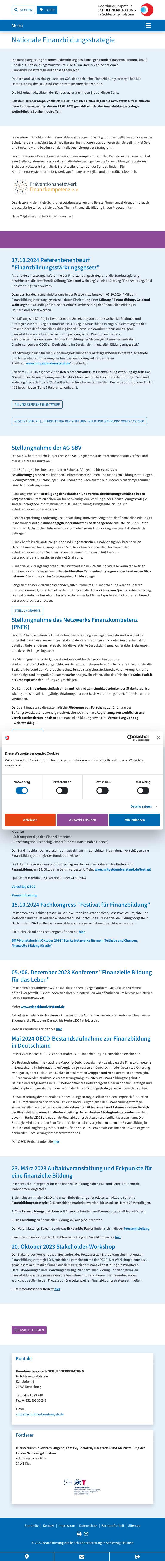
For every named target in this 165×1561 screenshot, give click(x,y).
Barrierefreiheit (113, 1525)
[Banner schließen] (158, 737)
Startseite (32, 1525)
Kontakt (48, 1525)
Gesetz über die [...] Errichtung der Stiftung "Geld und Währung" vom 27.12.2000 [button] (79, 421)
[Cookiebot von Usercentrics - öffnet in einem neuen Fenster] (130, 738)
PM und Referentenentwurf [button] (37, 404)
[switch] (62, 790)
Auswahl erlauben (82, 820)
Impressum (67, 1525)
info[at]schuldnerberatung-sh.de (40, 1414)
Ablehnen (30, 820)
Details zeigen (141, 806)
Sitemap (134, 1525)
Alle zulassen (135, 820)
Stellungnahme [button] (27, 610)
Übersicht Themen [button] (29, 1330)
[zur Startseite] (125, 9)
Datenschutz (88, 1525)
